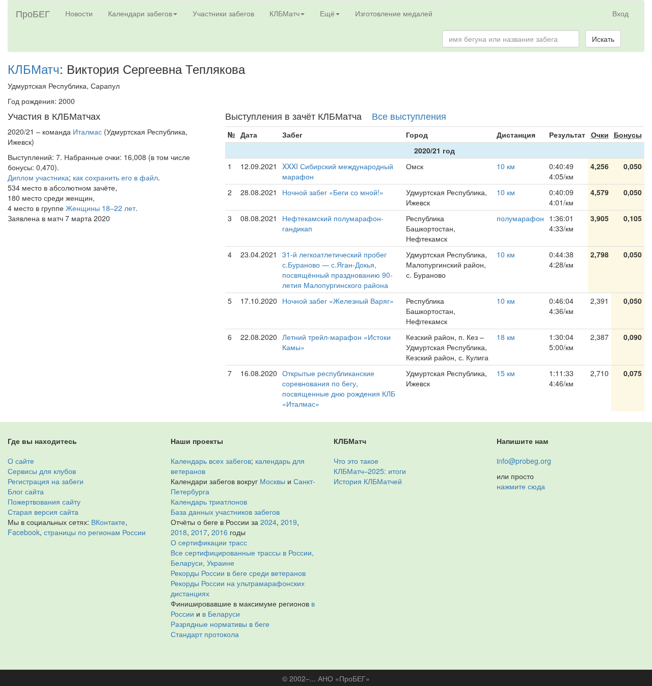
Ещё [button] (327, 13)
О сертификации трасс (209, 542)
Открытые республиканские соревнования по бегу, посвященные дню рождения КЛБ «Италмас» (338, 388)
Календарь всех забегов (211, 461)
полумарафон (520, 218)
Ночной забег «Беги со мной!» (333, 192)
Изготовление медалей (393, 13)
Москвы (272, 481)
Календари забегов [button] (140, 13)
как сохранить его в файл (115, 177)
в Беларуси (221, 614)
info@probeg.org (524, 461)
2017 (199, 532)
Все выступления (409, 115)
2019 (289, 522)
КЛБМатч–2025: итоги (370, 471)
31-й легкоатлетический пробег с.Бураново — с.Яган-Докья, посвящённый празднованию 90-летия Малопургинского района (337, 269)
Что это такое (356, 461)
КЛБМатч (34, 68)
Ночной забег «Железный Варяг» (338, 301)
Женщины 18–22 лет (100, 208)
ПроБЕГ (33, 13)
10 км (506, 166)
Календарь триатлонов (209, 501)
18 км (506, 337)
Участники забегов (223, 13)
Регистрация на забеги (46, 481)
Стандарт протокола (205, 634)
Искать (603, 39)
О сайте (21, 461)
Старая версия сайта (43, 512)
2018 (179, 532)
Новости (79, 13)
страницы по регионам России (95, 532)
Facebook (24, 532)
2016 (219, 532)
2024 (268, 522)
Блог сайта (26, 491)
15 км (506, 373)
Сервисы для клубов (42, 471)
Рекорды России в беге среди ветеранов (238, 573)
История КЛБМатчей (368, 481)
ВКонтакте (108, 522)
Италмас (87, 131)
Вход (620, 13)
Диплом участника (38, 177)
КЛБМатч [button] (284, 13)
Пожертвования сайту (44, 501)
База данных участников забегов (225, 512)
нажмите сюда (521, 486)
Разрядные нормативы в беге (220, 624)
